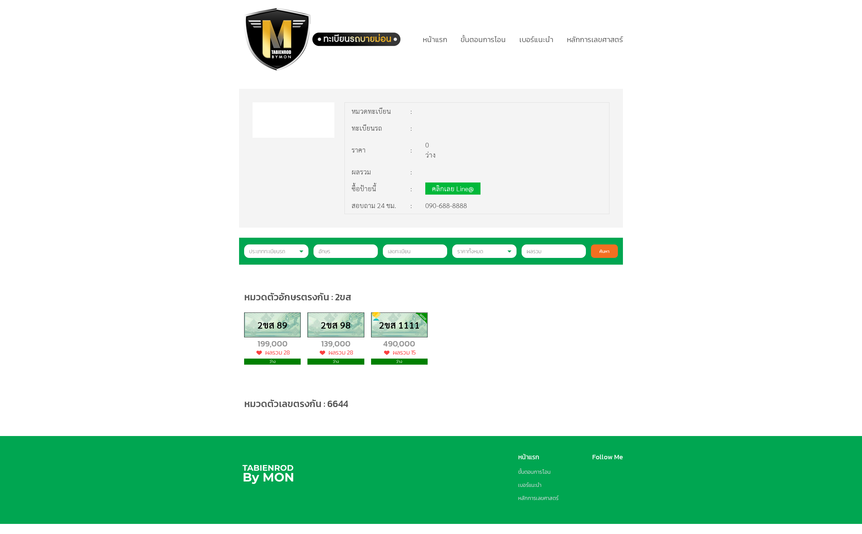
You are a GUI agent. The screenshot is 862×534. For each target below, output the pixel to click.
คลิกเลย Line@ (453, 188)
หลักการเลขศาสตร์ (595, 39)
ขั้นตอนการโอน (483, 39)
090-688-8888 (446, 205)
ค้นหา (604, 251)
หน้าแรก (435, 39)
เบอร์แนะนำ (536, 39)
